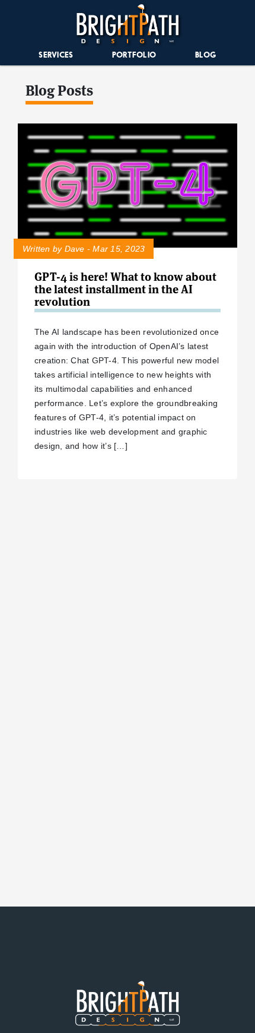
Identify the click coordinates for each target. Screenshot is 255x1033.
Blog (205, 54)
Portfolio (134, 54)
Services (56, 54)
